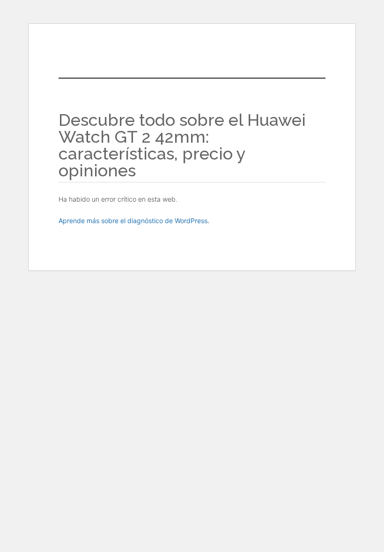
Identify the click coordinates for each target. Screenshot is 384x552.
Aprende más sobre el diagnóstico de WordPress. (134, 221)
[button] (214, 54)
